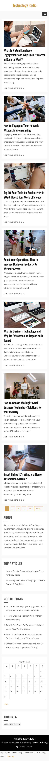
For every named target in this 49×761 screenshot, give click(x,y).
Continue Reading (13, 88)
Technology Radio (24, 5)
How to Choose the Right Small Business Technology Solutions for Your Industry (23, 407)
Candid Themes (26, 746)
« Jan (6, 704)
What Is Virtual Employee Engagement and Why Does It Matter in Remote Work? (24, 55)
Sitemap (10, 756)
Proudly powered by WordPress (15, 742)
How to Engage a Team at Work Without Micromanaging (21, 127)
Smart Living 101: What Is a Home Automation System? (23, 476)
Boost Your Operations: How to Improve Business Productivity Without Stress (21, 264)
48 (30, 508)
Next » (39, 508)
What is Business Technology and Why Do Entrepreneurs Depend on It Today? (23, 336)
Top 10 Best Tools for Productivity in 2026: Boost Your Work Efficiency (24, 194)
